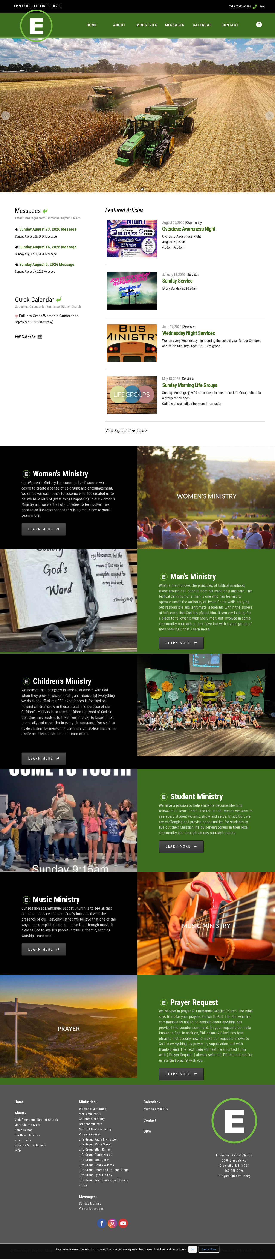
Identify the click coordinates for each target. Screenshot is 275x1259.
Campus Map (24, 1130)
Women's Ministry (156, 1109)
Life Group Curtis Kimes (95, 1154)
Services (193, 274)
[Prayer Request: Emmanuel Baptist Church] (69, 1025)
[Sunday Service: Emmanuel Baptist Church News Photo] (132, 291)
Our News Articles (27, 1135)
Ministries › (88, 1102)
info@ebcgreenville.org (234, 1176)
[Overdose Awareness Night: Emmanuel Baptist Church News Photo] (132, 238)
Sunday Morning (90, 1203)
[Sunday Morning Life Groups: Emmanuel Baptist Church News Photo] (132, 395)
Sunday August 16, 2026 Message (47, 246)
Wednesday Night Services (188, 333)
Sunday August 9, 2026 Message (46, 264)
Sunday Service (177, 281)
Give (262, 6)
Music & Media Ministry (95, 1129)
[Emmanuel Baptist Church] (234, 1121)
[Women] (206, 497)
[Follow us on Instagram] (112, 1223)
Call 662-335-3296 (240, 6)
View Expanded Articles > (126, 430)
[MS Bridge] (136, 189)
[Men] (69, 599)
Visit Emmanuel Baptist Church (36, 1119)
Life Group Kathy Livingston (98, 1139)
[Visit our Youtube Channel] (123, 1223)
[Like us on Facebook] (101, 1223)
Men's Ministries (90, 1114)
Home (19, 1102)
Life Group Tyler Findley (95, 1175)
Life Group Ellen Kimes (95, 1149)
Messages (28, 210)
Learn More (209, 1249)
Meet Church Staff (27, 1125)
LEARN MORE (42, 529)
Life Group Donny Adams (96, 1165)
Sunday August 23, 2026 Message (47, 229)
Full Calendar (26, 336)
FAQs (18, 1150)
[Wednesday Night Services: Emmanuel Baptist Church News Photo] (132, 343)
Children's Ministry (92, 1119)
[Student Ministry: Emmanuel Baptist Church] (69, 819)
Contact (150, 1120)
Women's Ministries (93, 1109)
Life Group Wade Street (95, 1144)
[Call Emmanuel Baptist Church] (254, 6)
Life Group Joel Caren (94, 1160)
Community (194, 222)
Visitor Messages (91, 1208)
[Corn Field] (142, 189)
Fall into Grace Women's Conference (46, 316)
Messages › (88, 1197)
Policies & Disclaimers (31, 1145)
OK (193, 1249)
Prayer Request (90, 1134)
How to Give (23, 1140)
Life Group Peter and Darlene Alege (104, 1170)
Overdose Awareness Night (188, 229)
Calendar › (152, 1102)
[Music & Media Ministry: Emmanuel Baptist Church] (206, 922)
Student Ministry (90, 1124)
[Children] (206, 704)
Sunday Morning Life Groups (189, 385)
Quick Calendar (34, 299)
